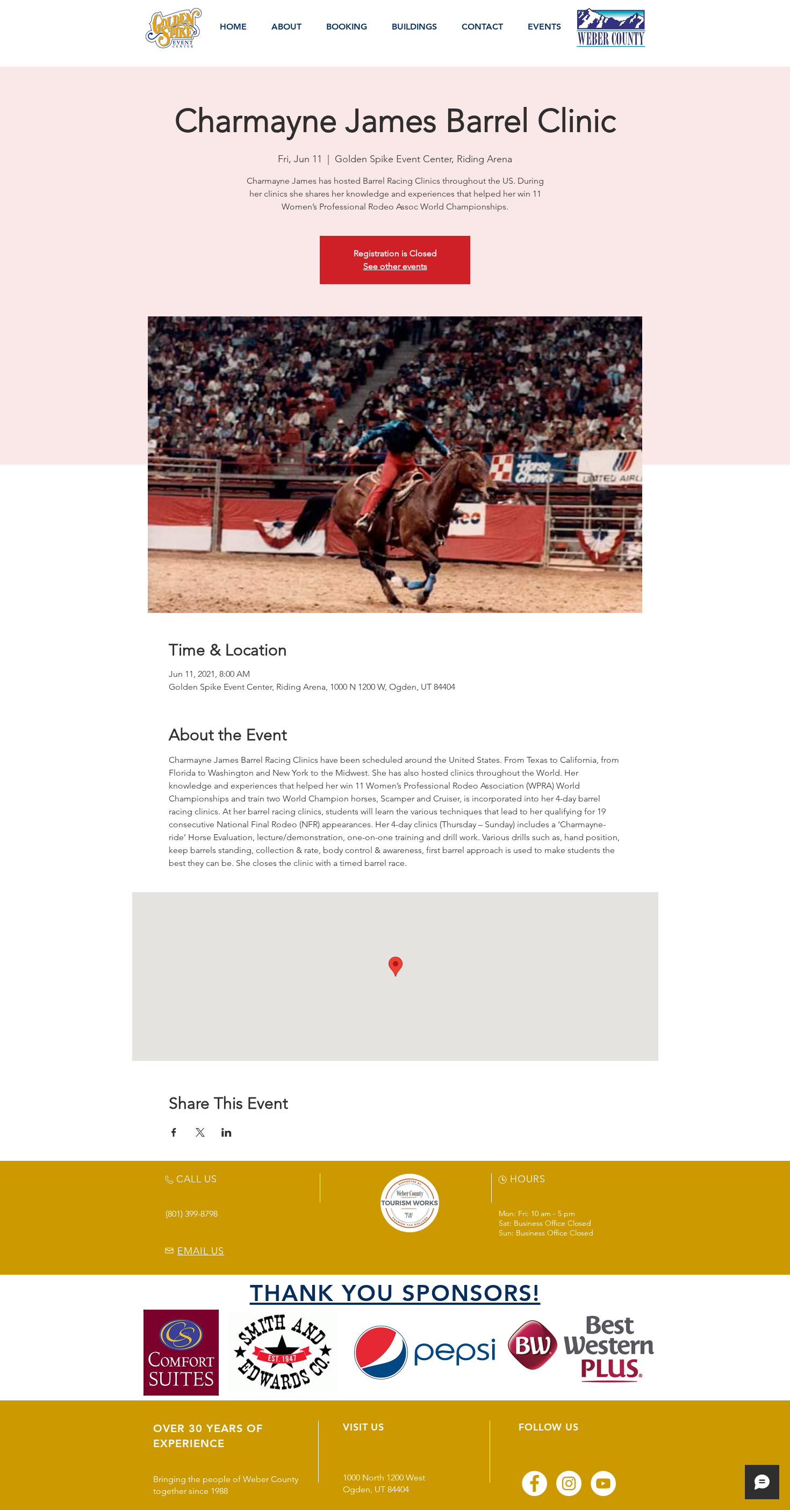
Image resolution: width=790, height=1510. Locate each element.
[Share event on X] (200, 1132)
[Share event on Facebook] (174, 1132)
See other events (395, 266)
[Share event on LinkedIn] (226, 1132)
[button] (286, 27)
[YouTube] (603, 1483)
